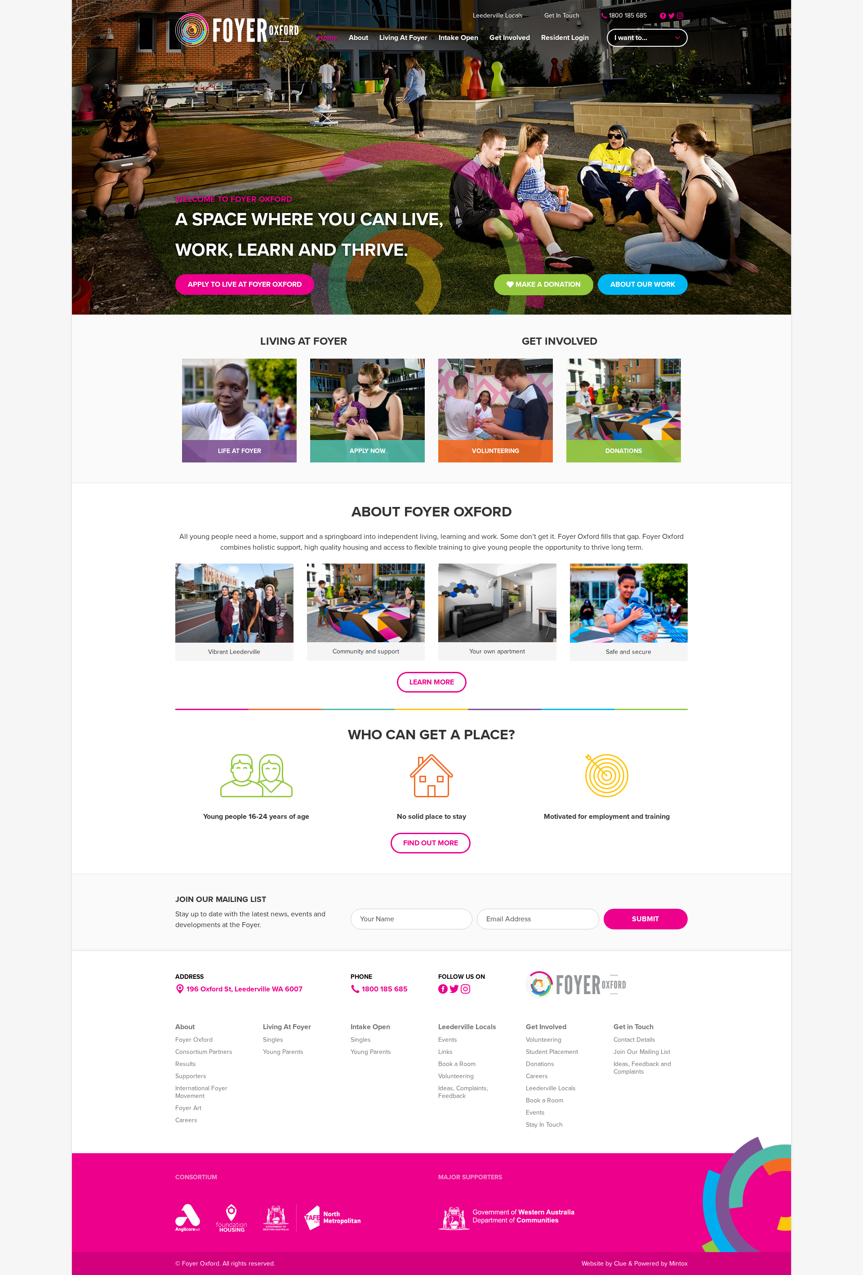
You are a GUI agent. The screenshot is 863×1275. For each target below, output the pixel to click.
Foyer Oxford (236, 30)
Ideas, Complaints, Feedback (463, 1092)
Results (185, 1064)
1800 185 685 (628, 15)
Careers (186, 1120)
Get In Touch (561, 15)
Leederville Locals (498, 15)
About (358, 37)
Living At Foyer (403, 37)
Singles (273, 1040)
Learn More (431, 682)
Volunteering (456, 1076)
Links (445, 1052)
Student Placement (552, 1052)
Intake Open (458, 37)
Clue (620, 1263)
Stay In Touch (544, 1124)
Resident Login (565, 37)
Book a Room (457, 1064)
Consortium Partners (203, 1052)
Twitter (671, 16)
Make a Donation (547, 284)
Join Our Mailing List (642, 1052)
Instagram (680, 16)
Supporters (190, 1076)
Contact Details (634, 1040)
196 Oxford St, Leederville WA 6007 (243, 989)
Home (328, 37)
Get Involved (509, 37)
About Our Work (642, 284)
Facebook (663, 16)
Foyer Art (188, 1108)
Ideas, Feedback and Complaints (642, 1067)
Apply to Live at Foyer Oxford (245, 284)
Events (447, 1040)
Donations (540, 1064)
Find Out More (430, 843)
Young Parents (283, 1052)
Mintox (678, 1263)
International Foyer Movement (201, 1092)
